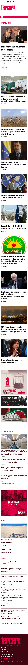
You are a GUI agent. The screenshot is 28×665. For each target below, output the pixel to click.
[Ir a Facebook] (8, 2)
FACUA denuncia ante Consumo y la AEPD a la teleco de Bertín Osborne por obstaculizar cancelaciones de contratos (13, 461)
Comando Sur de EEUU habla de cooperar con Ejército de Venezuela (13, 227)
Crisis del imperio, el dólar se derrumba (12, 576)
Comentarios (5, 652)
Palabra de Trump (6, 549)
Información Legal (7, 654)
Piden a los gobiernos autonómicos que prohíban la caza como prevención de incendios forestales (12, 469)
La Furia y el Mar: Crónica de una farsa (11, 623)
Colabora (4, 649)
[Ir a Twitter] (10, 2)
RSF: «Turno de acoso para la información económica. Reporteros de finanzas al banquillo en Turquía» (13, 329)
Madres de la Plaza (6, 552)
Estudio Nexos (20, 661)
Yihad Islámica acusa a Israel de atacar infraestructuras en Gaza (12, 482)
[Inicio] (8, 8)
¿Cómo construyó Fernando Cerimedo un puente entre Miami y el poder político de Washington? (12, 570)
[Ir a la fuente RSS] (16, 2)
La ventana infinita (6, 539)
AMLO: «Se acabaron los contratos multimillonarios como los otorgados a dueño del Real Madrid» (13, 98)
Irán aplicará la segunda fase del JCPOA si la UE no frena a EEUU (12, 196)
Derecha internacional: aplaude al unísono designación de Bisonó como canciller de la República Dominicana (13, 589)
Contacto (4, 647)
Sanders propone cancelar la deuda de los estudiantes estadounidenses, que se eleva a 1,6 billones (13, 295)
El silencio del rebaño (7, 542)
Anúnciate (4, 651)
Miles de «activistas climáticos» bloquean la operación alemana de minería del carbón (13, 131)
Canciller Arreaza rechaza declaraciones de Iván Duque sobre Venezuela (13, 164)
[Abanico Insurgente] (14, 417)
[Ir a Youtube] (13, 2)
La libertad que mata (7, 545)
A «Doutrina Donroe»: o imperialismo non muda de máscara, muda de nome (12, 617)
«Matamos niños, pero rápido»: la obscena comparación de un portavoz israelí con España (12, 597)
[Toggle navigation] (2, 17)
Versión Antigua (6, 656)
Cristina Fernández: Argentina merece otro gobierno (11, 361)
